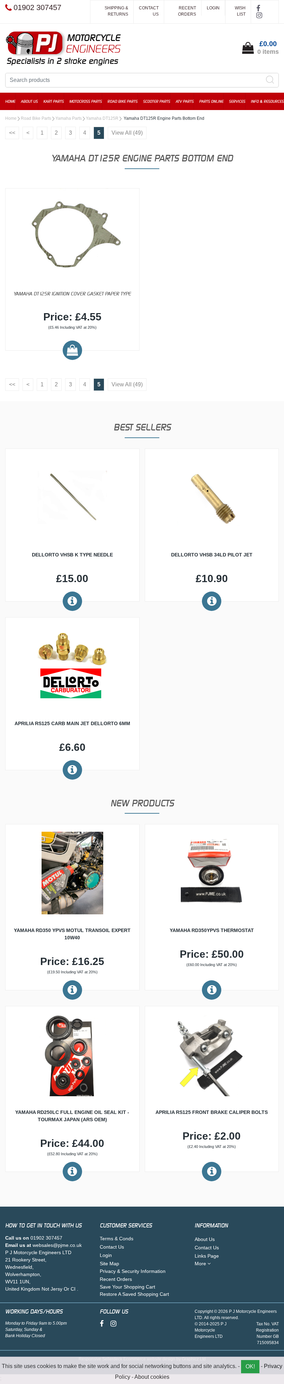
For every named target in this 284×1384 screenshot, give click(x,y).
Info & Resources (267, 101)
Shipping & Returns (116, 11)
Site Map (109, 1263)
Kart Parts (53, 101)
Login (213, 8)
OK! (250, 1366)
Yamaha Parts (68, 118)
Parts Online (211, 101)
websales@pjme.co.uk (57, 1245)
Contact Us (149, 11)
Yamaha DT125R (102, 118)
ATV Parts (185, 101)
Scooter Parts (156, 101)
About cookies (151, 1377)
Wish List (240, 11)
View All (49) (127, 133)
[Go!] (270, 79)
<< (12, 133)
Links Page (207, 1256)
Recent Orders (187, 11)
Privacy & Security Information (133, 1271)
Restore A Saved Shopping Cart (134, 1294)
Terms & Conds (116, 1238)
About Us (29, 101)
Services (237, 101)
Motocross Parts (85, 101)
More (201, 1263)
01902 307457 (46, 1238)
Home (10, 101)
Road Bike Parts (122, 101)
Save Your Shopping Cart (127, 1287)
